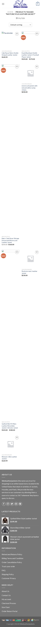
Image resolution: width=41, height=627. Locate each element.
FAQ (3, 570)
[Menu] (3, 4)
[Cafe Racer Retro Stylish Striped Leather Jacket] (10, 40)
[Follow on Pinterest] (20, 504)
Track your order (8, 566)
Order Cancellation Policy (12, 562)
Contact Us (6, 595)
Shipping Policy (8, 574)
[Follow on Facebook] (4, 504)
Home (10, 12)
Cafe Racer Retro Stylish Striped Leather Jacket (10, 54)
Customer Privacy (9, 578)
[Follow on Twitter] (12, 504)
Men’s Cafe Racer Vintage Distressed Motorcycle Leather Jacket (10, 240)
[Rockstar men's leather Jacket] (30, 258)
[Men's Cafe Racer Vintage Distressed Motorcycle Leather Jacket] (10, 149)
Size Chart (6, 607)
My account (6, 599)
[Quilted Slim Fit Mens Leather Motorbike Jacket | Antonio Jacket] (10, 335)
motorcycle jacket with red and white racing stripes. (29, 88)
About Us (5, 591)
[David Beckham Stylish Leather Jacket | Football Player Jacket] (30, 40)
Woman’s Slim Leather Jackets (9, 458)
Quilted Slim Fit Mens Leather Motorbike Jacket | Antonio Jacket (10, 426)
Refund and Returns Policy (12, 554)
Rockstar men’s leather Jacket (29, 272)
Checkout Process (9, 603)
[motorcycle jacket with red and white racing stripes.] (30, 73)
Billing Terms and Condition (12, 558)
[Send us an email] (16, 504)
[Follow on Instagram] (8, 504)
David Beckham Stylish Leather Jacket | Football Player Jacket (30, 55)
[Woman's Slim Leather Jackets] (10, 444)
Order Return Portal (9, 611)
